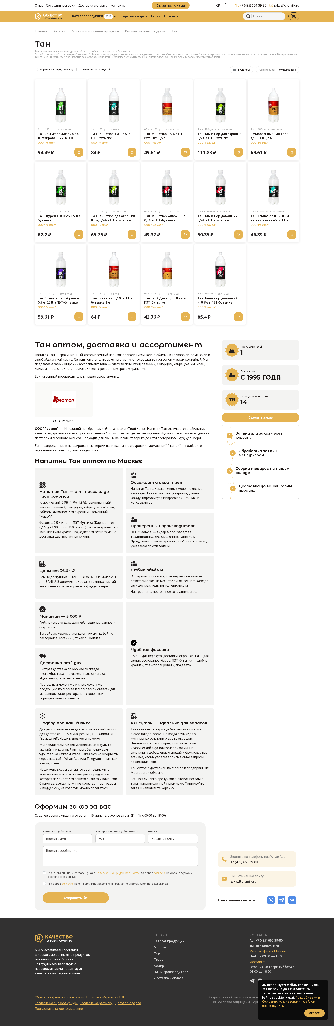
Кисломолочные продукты (145, 31)
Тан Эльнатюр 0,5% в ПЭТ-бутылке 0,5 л (164, 136)
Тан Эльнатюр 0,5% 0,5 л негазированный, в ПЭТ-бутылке (270, 218)
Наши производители (171, 972)
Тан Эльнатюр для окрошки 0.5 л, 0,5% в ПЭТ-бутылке (113, 218)
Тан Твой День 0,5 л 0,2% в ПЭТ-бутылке (165, 300)
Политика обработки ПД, (105, 997)
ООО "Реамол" (47, 142)
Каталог (59, 31)
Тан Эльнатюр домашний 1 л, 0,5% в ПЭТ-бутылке (219, 300)
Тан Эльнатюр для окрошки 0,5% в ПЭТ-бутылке (219, 136)
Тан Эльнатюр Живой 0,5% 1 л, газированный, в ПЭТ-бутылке (60, 136)
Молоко (160, 947)
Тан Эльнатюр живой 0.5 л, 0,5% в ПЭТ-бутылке (165, 218)
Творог (159, 959)
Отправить (73, 898)
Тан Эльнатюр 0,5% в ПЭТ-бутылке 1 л (111, 300)
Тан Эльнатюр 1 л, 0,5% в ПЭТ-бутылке (110, 136)
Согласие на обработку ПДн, (56, 1003)
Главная (41, 31)
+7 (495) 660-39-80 (252, 5)
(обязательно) (60, 831)
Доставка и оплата (92, 5)
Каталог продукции (91, 16)
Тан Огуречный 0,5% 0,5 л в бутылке (59, 218)
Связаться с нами (170, 5)
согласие (160, 873)
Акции (155, 16)
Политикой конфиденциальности (117, 873)
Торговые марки (134, 16)
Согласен (314, 1013)
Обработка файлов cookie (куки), (59, 997)
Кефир (159, 966)
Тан (174, 31)
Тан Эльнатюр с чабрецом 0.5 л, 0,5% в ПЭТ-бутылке (58, 300)
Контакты (117, 5)
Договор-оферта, (128, 1003)
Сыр (157, 953)
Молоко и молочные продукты (95, 31)
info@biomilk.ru (267, 946)
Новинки (171, 16)
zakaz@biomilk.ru (286, 5)
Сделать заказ (260, 417)
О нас (39, 5)
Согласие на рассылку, (96, 1003)
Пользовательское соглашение (59, 1009)
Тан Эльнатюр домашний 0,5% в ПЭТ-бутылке (218, 218)
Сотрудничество (58, 5)
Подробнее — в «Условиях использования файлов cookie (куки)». (290, 1001)
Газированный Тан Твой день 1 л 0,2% (269, 136)
